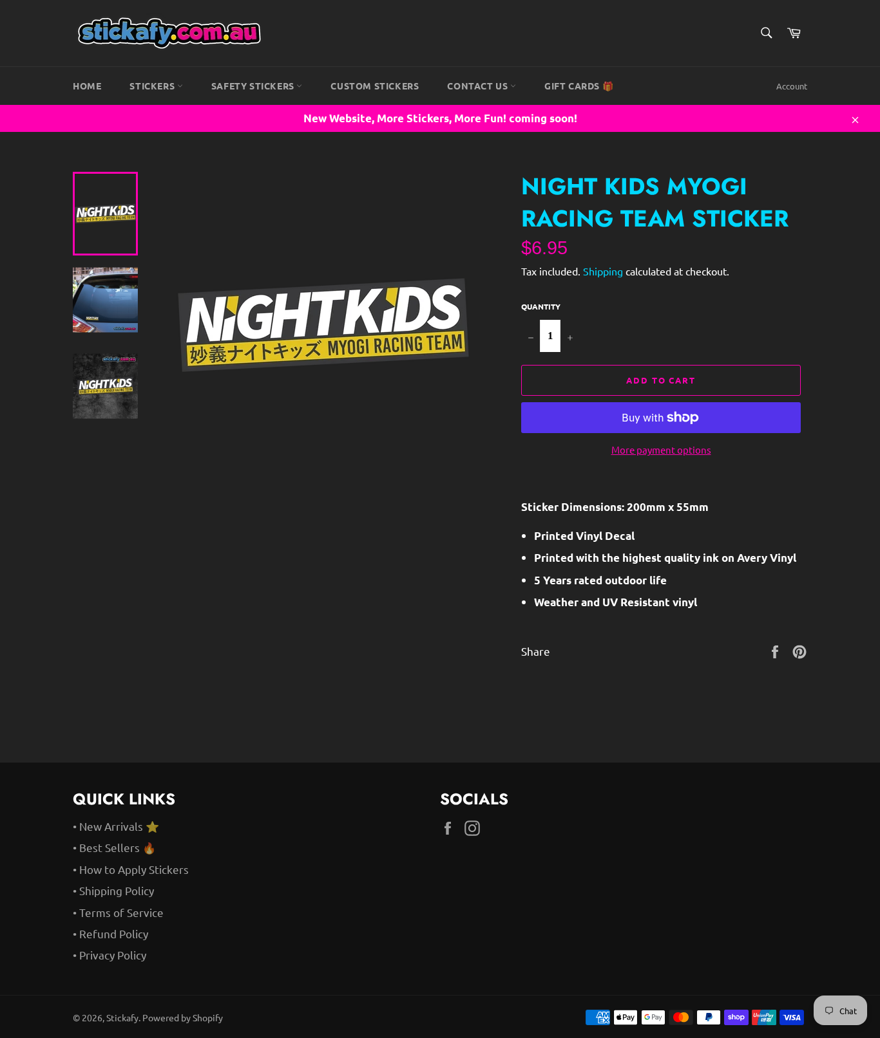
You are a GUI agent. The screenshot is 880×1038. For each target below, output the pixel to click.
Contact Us (478, 85)
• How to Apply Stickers (131, 869)
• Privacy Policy (109, 954)
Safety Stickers (254, 85)
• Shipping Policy (113, 890)
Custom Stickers (374, 85)
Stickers (153, 85)
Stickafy (122, 1017)
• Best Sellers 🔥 (114, 847)
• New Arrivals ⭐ (116, 826)
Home (87, 85)
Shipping (603, 270)
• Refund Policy (110, 933)
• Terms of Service (118, 912)
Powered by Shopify (182, 1017)
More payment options (661, 449)
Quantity (540, 306)
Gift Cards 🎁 (578, 85)
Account (791, 85)
